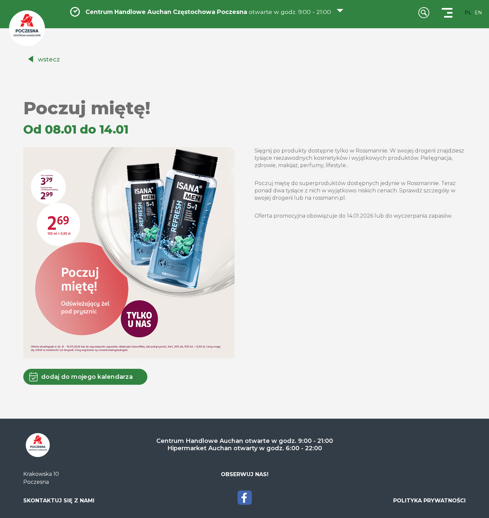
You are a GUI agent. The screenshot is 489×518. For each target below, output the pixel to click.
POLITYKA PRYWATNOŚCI (429, 500)
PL (468, 13)
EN (478, 13)
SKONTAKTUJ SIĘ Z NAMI (58, 500)
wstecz (49, 59)
